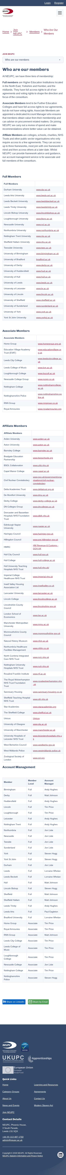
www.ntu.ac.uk (43, 236)
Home (5, 31)
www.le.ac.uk (42, 288)
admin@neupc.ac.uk (12, 1140)
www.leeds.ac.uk (44, 282)
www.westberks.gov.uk (44, 745)
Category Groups (10, 1091)
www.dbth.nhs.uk (41, 516)
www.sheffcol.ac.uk (42, 712)
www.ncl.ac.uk (43, 224)
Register (59, 3)
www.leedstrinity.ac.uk (46, 207)
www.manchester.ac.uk (44, 730)
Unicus (36, 718)
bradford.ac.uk (43, 259)
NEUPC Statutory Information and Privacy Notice (22, 1156)
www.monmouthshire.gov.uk (46, 633)
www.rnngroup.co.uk (48, 403)
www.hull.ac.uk (43, 277)
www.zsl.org (39, 758)
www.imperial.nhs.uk (43, 576)
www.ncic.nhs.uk (41, 657)
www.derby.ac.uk (44, 265)
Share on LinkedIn (15, 1002)
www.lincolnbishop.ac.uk (48, 213)
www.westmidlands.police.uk (46, 750)
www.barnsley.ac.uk (42, 450)
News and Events (10, 1105)
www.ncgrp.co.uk (46, 379)
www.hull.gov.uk (40, 554)
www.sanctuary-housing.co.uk (47, 692)
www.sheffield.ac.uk (45, 300)
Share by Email (40, 1002)
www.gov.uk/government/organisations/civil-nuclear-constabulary (47, 480)
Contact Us (39, 1098)
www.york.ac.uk (43, 312)
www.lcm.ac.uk (45, 367)
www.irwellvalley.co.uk (43, 585)
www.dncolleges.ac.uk (43, 506)
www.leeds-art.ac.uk (46, 195)
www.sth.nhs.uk (40, 699)
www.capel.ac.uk (41, 471)
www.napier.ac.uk (41, 526)
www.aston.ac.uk (41, 444)
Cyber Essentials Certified (24, 1047)
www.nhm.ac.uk (40, 641)
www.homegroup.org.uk (49, 343)
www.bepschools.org (43, 458)
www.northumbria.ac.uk (47, 230)
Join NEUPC (17, 32)
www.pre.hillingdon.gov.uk (45, 539)
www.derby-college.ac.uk (45, 501)
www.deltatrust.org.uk (43, 489)
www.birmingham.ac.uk (47, 253)
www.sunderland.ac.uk (47, 306)
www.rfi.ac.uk (39, 674)
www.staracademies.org (44, 706)
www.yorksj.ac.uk (44, 317)
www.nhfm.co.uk (41, 648)
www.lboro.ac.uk (44, 218)
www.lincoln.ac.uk (44, 294)
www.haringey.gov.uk (43, 534)
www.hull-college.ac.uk (44, 560)
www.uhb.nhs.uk (41, 465)
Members (34, 31)
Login (48, 3)
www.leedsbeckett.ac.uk (47, 201)
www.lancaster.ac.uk (43, 593)
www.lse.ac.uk (40, 615)
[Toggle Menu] (60, 13)
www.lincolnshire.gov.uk (44, 606)
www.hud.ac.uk (43, 271)
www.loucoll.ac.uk (46, 373)
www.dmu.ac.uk (40, 495)
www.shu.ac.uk (43, 242)
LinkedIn (60, 1155)
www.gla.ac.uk (40, 724)
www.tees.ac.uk (43, 248)
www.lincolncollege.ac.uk (45, 599)
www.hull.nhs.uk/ (41, 567)
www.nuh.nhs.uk (41, 666)
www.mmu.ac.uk (41, 624)
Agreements (40, 1091)
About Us (6, 1098)
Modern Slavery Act (43, 1105)
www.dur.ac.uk (43, 189)
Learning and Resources (46, 1084)
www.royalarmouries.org (49, 409)
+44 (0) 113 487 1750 (12, 1137)
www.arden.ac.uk (41, 439)
